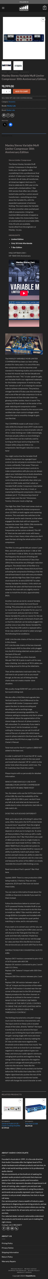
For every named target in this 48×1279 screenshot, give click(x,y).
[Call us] (16, 1228)
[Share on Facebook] (8, 115)
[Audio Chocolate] (24, 8)
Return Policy (7, 1257)
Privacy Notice (7, 1248)
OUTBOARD (13, 72)
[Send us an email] (12, 1228)
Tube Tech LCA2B (31, 1124)
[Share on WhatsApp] (4, 115)
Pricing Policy (7, 1243)
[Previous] (5, 38)
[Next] (42, 38)
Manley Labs (11, 106)
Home (4, 72)
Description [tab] (7, 136)
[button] (3, 8)
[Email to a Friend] (12, 115)
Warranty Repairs (9, 1261)
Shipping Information (10, 1252)
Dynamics (24, 72)
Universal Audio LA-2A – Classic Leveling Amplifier (11, 1125)
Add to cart (21, 91)
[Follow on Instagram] (8, 1228)
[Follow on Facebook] (4, 1228)
